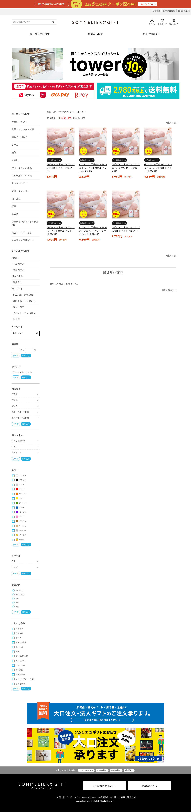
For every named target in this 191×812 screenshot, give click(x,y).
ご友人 (14, 406)
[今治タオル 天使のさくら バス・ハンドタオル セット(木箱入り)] (61, 204)
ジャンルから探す (21, 251)
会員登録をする (149, 785)
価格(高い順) (78, 118)
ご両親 (14, 394)
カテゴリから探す (21, 114)
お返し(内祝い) (18, 440)
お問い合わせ (169, 11)
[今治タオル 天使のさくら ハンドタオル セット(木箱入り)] (61, 141)
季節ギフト (16, 452)
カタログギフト (86, 770)
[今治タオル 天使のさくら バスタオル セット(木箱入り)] (126, 204)
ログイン (152, 24)
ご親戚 (14, 400)
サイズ (14, 567)
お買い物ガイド (64, 797)
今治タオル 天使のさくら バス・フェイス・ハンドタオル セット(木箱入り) (93, 230)
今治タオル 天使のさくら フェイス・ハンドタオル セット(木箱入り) (93, 167)
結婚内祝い (116, 770)
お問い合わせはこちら (104, 785)
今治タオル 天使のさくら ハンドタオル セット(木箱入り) (61, 167)
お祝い (14, 446)
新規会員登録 (184, 11)
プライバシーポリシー (85, 797)
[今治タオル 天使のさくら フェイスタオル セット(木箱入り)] (126, 141)
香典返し (129, 770)
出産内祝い (102, 770)
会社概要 (156, 11)
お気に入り (162, 24)
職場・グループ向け (20, 412)
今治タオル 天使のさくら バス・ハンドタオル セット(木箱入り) (61, 230)
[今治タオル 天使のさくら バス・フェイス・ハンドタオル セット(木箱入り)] (93, 204)
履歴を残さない (169, 290)
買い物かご (173, 24)
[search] (52, 22)
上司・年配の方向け (20, 418)
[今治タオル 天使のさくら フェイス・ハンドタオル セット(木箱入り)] (93, 141)
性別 (14, 561)
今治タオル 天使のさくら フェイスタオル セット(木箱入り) (126, 167)
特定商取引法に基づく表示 (111, 797)
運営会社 (131, 797)
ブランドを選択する (20, 372)
